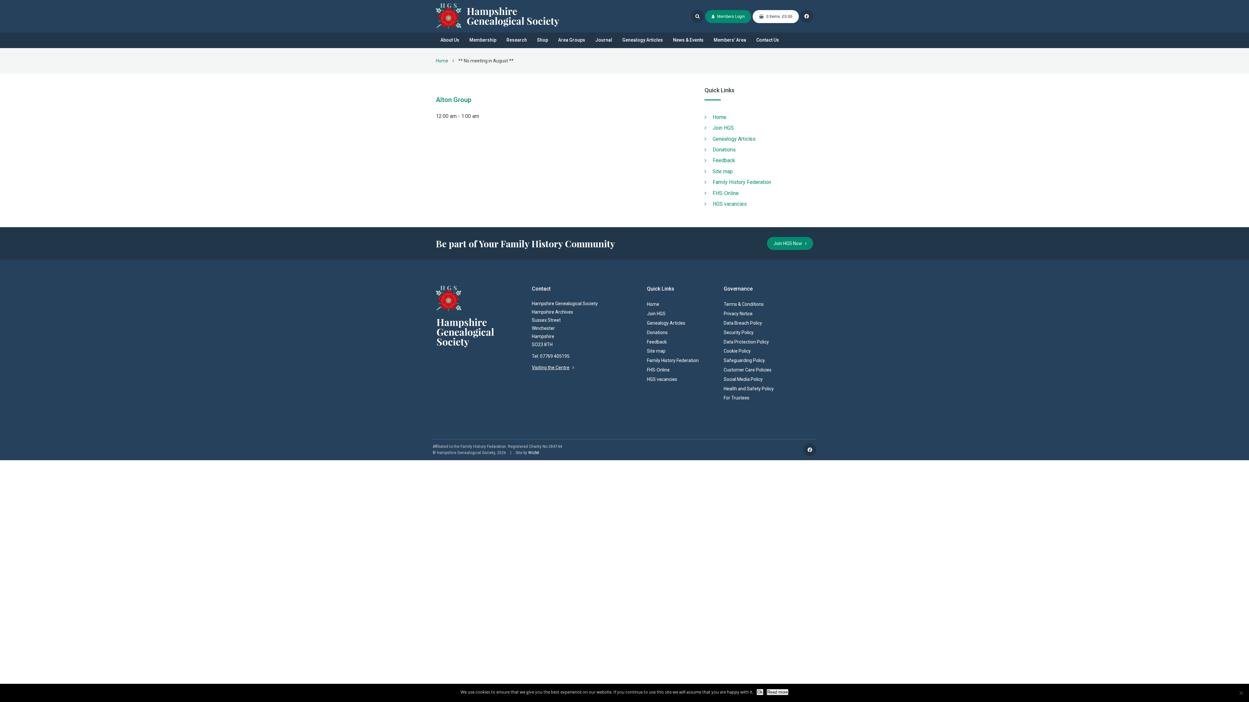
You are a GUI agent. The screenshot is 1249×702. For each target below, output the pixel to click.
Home (442, 60)
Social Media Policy (743, 379)
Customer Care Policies (748, 369)
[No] (1241, 693)
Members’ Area (730, 40)
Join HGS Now (789, 243)
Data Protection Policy (746, 341)
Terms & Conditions (744, 304)
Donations (724, 150)
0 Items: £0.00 (778, 16)
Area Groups (571, 40)
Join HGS (723, 128)
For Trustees (736, 397)
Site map (723, 171)
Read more (777, 692)
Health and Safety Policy (749, 388)
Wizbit (533, 452)
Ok (760, 692)
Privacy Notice (738, 313)
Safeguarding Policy (744, 360)
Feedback (724, 160)
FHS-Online (726, 193)
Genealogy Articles (642, 40)
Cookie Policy (737, 351)
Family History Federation (742, 182)
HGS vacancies (730, 204)
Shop (542, 40)
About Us (449, 40)
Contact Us (767, 40)
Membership (482, 40)
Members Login (730, 16)
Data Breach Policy (743, 323)
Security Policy (739, 332)
